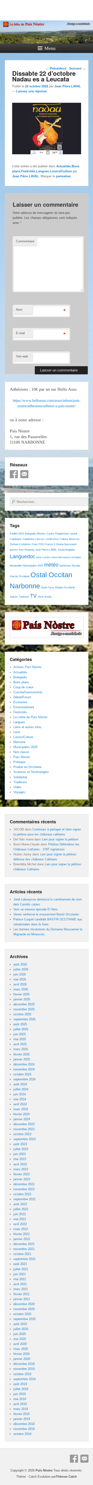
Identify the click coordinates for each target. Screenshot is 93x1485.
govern (14, 549)
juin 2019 (19, 1394)
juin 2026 (19, 974)
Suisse (14, 596)
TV (33, 596)
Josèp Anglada (66, 549)
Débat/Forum (22, 697)
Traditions (20, 782)
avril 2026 (20, 984)
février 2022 (21, 1234)
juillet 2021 (20, 1269)
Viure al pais (45, 596)
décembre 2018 (24, 1424)
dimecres (74, 539)
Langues (42, 171)
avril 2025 (20, 1044)
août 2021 (20, 1264)
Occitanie (24, 576)
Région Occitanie (65, 587)
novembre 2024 (24, 1069)
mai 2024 (19, 1099)
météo (51, 565)
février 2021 (21, 1294)
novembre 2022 (24, 1189)
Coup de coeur (23, 687)
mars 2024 (20, 1109)
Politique (19, 762)
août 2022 (20, 1204)
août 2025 (20, 1024)
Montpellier (16, 565)
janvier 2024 (21, 1119)
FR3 (41, 544)
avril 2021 (20, 1284)
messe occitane (71, 557)
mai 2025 (19, 1039)
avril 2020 (20, 1344)
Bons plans (21, 682)
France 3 (50, 544)
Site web (22, 356)
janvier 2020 (21, 1359)
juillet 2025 (20, 1029)
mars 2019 (20, 1409)
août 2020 (20, 1324)
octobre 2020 (22, 1314)
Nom (19, 309)
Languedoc (22, 556)
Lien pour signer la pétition (60, 839)
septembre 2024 (24, 1079)
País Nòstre (21, 757)
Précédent (56, 68)
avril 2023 (20, 1164)
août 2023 (20, 1144)
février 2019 (21, 1414)
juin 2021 (19, 1274)
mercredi (56, 557)
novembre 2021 (24, 1249)
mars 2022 (20, 1229)
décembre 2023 (24, 1124)
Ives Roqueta (26, 549)
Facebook (14, 474)
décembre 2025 (24, 1004)
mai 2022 (19, 1219)
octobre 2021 (22, 1254)
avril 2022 (20, 1224)
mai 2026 (19, 979)
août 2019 (20, 1384)
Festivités (28, 171)
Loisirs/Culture (61, 171)
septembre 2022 (24, 1199)
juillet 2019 (20, 1389)
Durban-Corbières (20, 544)
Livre (16, 732)
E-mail (20, 333)
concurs (40, 539)
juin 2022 (19, 1214)
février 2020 (21, 1354)
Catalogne (15, 539)
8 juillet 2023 (17, 533)
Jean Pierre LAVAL (46, 549)
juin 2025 (19, 1034)
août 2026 (20, 964)
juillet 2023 (20, 1149)
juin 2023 (19, 1154)
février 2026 (21, 994)
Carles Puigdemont (58, 533)
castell (73, 533)
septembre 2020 (24, 1319)
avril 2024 (20, 1104)
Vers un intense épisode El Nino (35, 909)
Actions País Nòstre (27, 667)
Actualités (63, 166)
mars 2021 (20, 1289)
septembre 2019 (24, 1379)
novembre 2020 (24, 1309)
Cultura (64, 539)
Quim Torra (47, 587)
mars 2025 (20, 1049)
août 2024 (20, 1084)
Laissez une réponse (31, 91)
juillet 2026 (20, 969)
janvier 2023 (21, 1179)
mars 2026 (20, 989)
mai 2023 (19, 1159)
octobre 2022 (22, 1194)
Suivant (77, 68)
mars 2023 (20, 1169)
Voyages (19, 792)
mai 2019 (19, 1399)
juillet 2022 (20, 1209)
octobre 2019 (22, 1374)
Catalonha (28, 539)
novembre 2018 (24, 1429)
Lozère (46, 557)
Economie (20, 702)
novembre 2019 (24, 1369)
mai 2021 (19, 1279)
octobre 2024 (22, 1074)
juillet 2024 (20, 1089)
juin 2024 (19, 1094)
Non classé (21, 752)
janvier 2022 (21, 1239)
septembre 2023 (24, 1139)
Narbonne (65, 565)
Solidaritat (20, 777)
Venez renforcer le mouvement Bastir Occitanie (46, 914)
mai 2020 (19, 1339)
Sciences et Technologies (31, 772)
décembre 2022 (24, 1184)
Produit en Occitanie (27, 767)
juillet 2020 (20, 1329)
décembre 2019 (24, 1364)
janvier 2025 (21, 1059)
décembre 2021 (24, 1244)
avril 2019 (20, 1404)
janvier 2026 (21, 999)
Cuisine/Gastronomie (27, 692)
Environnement (23, 707)
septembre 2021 (24, 1259)
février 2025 (21, 1054)
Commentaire (25, 241)
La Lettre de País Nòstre (30, 717)
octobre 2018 (22, 1434)
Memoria (19, 742)
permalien (63, 176)
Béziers (41, 533)
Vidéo (17, 787)
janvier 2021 (21, 1299)
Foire (35, 544)
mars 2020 (20, 1349)
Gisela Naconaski (66, 544)
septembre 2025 (24, 1019)
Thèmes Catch (66, 1476)
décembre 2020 (24, 1304)
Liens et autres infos (27, 727)
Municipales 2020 (33, 565)
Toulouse (24, 596)
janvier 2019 (21, 1419)
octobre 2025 (22, 1014)
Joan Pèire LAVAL (67, 86)
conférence (52, 539)
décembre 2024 (24, 1064)
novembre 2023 (24, 1129)
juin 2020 (19, 1334)
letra (38, 557)
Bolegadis (30, 533)
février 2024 (21, 1114)
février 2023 (21, 1174)
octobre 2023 (22, 1134)
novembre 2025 (24, 1009)
